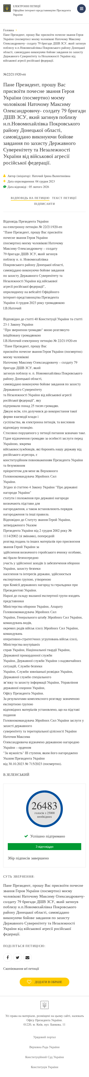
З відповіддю (45, 846)
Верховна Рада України (44, 1047)
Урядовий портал (44, 1037)
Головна (8, 30)
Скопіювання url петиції (21, 968)
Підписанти (44, 204)
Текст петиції (64, 198)
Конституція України (44, 1067)
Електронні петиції (26, 6)
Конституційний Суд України (44, 1057)
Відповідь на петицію (30, 198)
